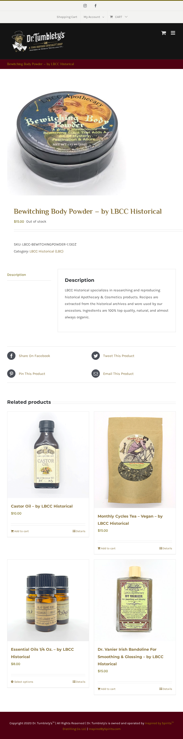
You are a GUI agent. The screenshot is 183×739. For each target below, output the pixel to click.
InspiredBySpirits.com (105, 729)
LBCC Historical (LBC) (46, 251)
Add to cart (21, 531)
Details (80, 531)
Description (16, 275)
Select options (23, 681)
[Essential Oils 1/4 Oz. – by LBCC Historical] (48, 600)
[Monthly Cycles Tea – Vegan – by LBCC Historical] (135, 460)
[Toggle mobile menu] (173, 32)
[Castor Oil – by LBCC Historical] (48, 455)
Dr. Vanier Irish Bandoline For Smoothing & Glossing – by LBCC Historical (130, 656)
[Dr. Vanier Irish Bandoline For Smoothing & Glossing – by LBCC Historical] (135, 600)
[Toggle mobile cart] (163, 32)
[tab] (29, 275)
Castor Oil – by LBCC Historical (42, 506)
